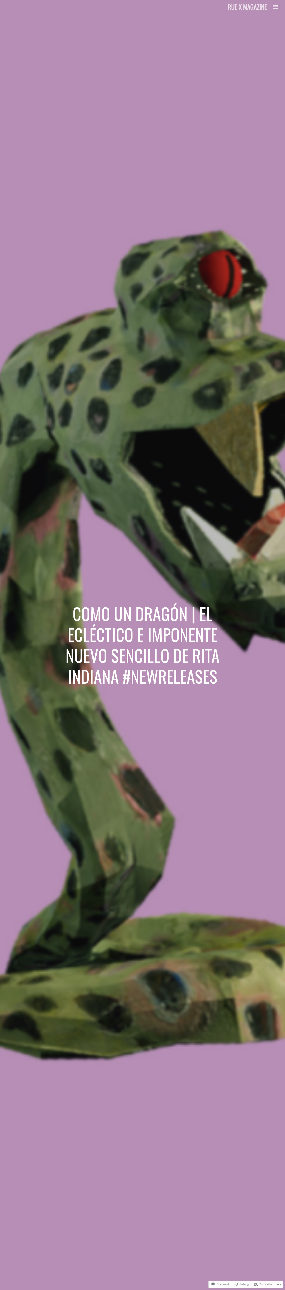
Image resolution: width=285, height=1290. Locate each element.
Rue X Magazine (247, 6)
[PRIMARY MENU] (275, 7)
